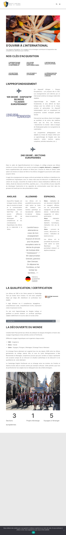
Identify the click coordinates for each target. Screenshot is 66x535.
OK (33, 532)
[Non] (64, 530)
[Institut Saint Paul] (12, 4)
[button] (8, 391)
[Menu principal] (59, 4)
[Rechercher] (56, 4)
